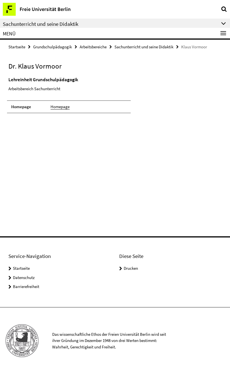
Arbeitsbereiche (93, 46)
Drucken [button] (131, 268)
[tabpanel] (68, 95)
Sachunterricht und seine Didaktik (143, 46)
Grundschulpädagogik (52, 46)
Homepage (60, 106)
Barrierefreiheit (26, 286)
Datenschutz (23, 277)
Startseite (16, 46)
